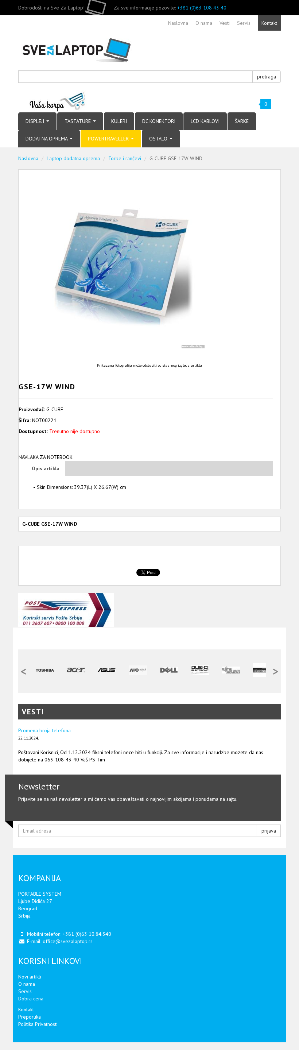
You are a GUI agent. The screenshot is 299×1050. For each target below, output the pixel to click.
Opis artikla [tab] (45, 468)
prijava (268, 830)
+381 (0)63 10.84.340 (87, 934)
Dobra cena (30, 998)
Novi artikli (29, 976)
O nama (26, 984)
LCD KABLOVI (205, 121)
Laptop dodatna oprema (73, 158)
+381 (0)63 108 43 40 (201, 7)
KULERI (119, 121)
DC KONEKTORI (158, 121)
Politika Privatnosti (38, 1024)
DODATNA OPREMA (47, 138)
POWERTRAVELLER (109, 138)
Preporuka (29, 1017)
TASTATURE (78, 121)
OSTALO (159, 138)
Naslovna (28, 158)
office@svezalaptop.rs (68, 941)
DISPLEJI (36, 121)
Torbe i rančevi (124, 158)
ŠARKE (242, 121)
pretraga (266, 76)
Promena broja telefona (44, 730)
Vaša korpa (57, 101)
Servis (25, 991)
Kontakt (26, 1009)
